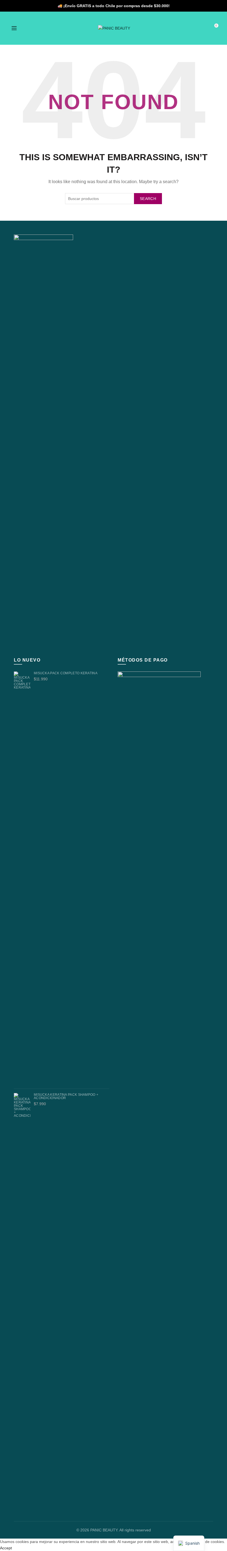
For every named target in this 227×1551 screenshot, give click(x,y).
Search (148, 198)
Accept (6, 1548)
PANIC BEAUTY (103, 1530)
